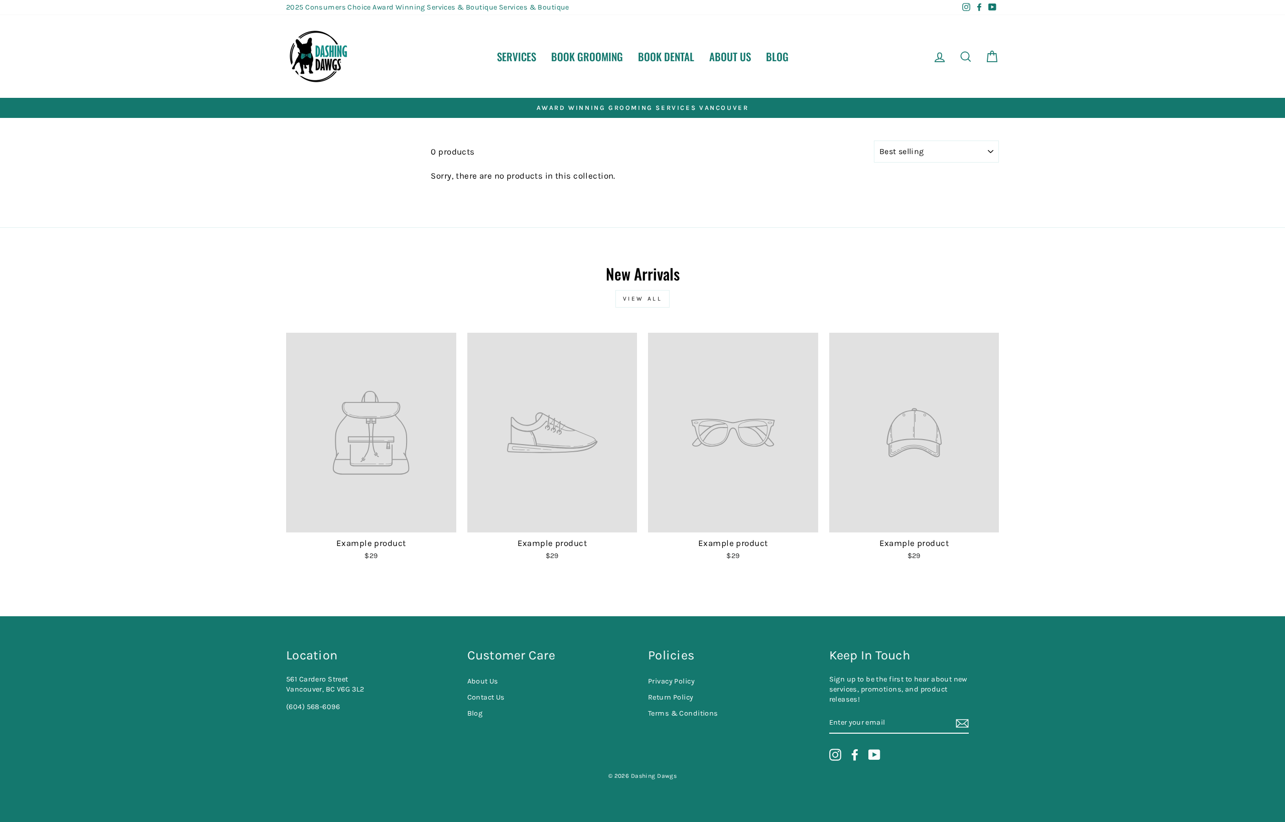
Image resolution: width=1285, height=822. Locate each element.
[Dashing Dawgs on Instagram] (835, 755)
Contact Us (486, 697)
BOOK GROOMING (587, 56)
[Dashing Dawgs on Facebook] (855, 755)
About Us (730, 56)
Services (516, 56)
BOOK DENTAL (666, 56)
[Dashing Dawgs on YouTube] (874, 755)
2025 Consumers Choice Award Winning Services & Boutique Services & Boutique (427, 7)
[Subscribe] (962, 723)
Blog (777, 56)
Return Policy (671, 697)
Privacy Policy (671, 681)
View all (643, 298)
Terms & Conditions (683, 713)
